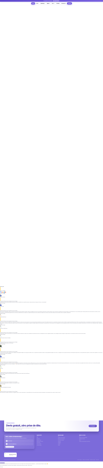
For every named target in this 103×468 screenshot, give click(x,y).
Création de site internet (61, 437)
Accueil (33, 3)
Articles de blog (39, 445)
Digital (48, 3)
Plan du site (97, 459)
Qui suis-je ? (63, 3)
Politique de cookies (92, 459)
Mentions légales (79, 459)
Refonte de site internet (61, 438)
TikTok (59, 445)
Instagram (59, 442)
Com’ (53, 3)
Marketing (43, 3)
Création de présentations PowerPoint (84, 441)
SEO (37, 3)
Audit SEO (38, 438)
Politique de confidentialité (86, 459)
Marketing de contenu (40, 441)
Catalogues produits (82, 438)
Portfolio (57, 3)
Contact (69, 3)
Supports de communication (83, 437)
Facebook (59, 441)
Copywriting (38, 442)
